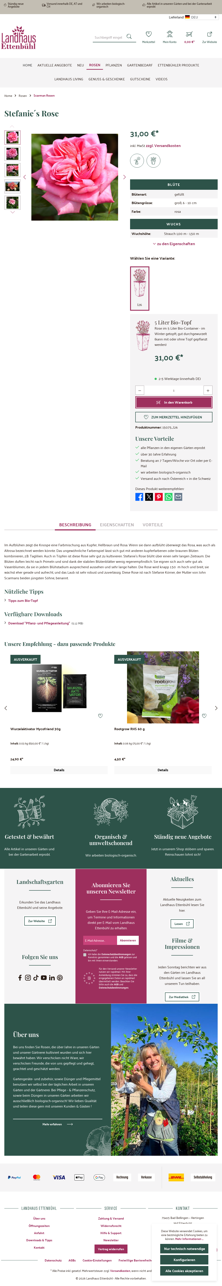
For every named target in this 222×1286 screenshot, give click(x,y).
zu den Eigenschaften (176, 243)
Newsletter (111, 1240)
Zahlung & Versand (111, 1218)
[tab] (75, 524)
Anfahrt (39, 1233)
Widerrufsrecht (111, 1225)
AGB (121, 957)
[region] (66, 177)
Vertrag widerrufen (111, 1249)
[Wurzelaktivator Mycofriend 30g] (59, 687)
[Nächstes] (124, 177)
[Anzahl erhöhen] (208, 390)
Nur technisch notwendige (184, 1248)
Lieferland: (176, 17)
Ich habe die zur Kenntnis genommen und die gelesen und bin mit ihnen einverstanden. (112, 957)
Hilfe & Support (110, 1233)
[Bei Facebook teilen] (139, 496)
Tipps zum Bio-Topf (23, 600)
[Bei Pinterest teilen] (159, 496)
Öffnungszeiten (39, 1225)
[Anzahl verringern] (139, 390)
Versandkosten (120, 1270)
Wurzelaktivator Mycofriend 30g (35, 729)
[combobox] (108, 37)
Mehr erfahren (52, 1124)
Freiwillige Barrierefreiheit (137, 1260)
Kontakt (39, 1247)
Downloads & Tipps (39, 1240)
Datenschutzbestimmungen (116, 954)
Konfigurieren (184, 1259)
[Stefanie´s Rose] (74, 177)
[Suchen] (130, 37)
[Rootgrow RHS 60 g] (163, 687)
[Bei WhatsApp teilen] (168, 496)
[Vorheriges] (25, 177)
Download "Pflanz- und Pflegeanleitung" (39, 623)
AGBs (72, 1260)
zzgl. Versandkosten (163, 145)
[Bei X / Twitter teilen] (149, 496)
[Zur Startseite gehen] (18, 37)
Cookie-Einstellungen (97, 1260)
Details (59, 770)
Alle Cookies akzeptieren (184, 1271)
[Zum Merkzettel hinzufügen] (100, 716)
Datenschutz (53, 1260)
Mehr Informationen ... (189, 1239)
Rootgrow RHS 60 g (129, 729)
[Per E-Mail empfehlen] (178, 496)
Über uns (39, 1218)
